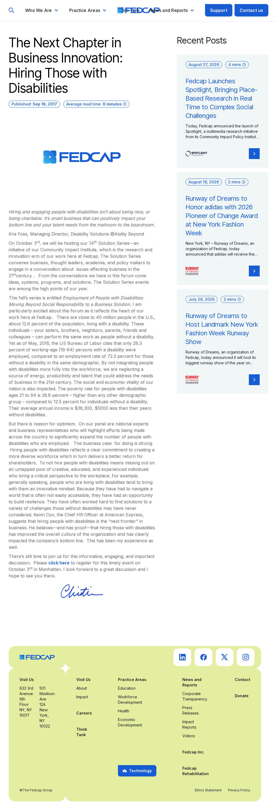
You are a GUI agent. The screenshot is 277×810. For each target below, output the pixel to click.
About (81, 688)
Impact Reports (189, 724)
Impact (82, 697)
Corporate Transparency (194, 696)
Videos (188, 735)
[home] (138, 10)
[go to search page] (11, 10)
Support (218, 10)
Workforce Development (130, 700)
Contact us (251, 10)
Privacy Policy (239, 790)
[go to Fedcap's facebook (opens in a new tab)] (203, 657)
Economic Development (130, 722)
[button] (41, 10)
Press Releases (190, 710)
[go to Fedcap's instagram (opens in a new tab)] (246, 657)
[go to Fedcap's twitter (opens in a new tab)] (224, 657)
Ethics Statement (208, 790)
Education (127, 688)
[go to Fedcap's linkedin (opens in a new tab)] (182, 657)
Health (123, 711)
